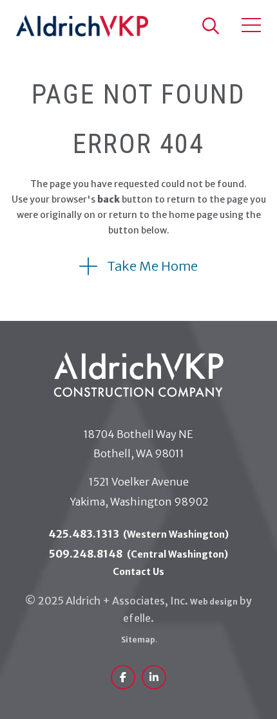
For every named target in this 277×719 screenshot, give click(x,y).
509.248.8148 (138, 553)
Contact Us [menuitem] (138, 572)
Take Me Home (152, 266)
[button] (210, 25)
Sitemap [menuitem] (139, 639)
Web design (214, 601)
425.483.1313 (138, 533)
